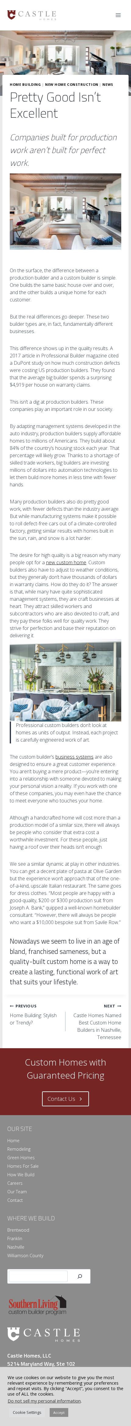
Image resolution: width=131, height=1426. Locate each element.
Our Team (17, 1192)
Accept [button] (59, 1412)
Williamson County (25, 1255)
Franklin (14, 1238)
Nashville (15, 1247)
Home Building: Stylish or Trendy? (33, 1014)
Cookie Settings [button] (27, 1412)
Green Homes (21, 1157)
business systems (74, 756)
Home (13, 1140)
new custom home (66, 562)
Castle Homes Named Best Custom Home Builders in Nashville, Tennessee (97, 1022)
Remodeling (18, 1149)
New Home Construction (71, 84)
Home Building (25, 84)
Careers (15, 1183)
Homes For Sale (23, 1166)
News (107, 84)
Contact (15, 1200)
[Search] (80, 1276)
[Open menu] (118, 15)
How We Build (20, 1174)
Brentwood (18, 1230)
